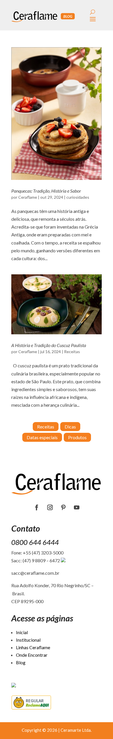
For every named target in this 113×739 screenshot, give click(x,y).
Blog (20, 662)
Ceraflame (27, 197)
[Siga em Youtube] (76, 507)
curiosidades (77, 197)
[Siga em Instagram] (49, 507)
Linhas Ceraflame (33, 647)
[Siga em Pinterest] (63, 507)
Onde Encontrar (32, 655)
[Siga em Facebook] (36, 507)
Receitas (72, 351)
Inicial (22, 632)
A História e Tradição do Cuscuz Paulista (48, 345)
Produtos (77, 437)
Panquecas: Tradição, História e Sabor (46, 191)
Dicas (70, 426)
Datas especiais (42, 437)
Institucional (28, 640)
